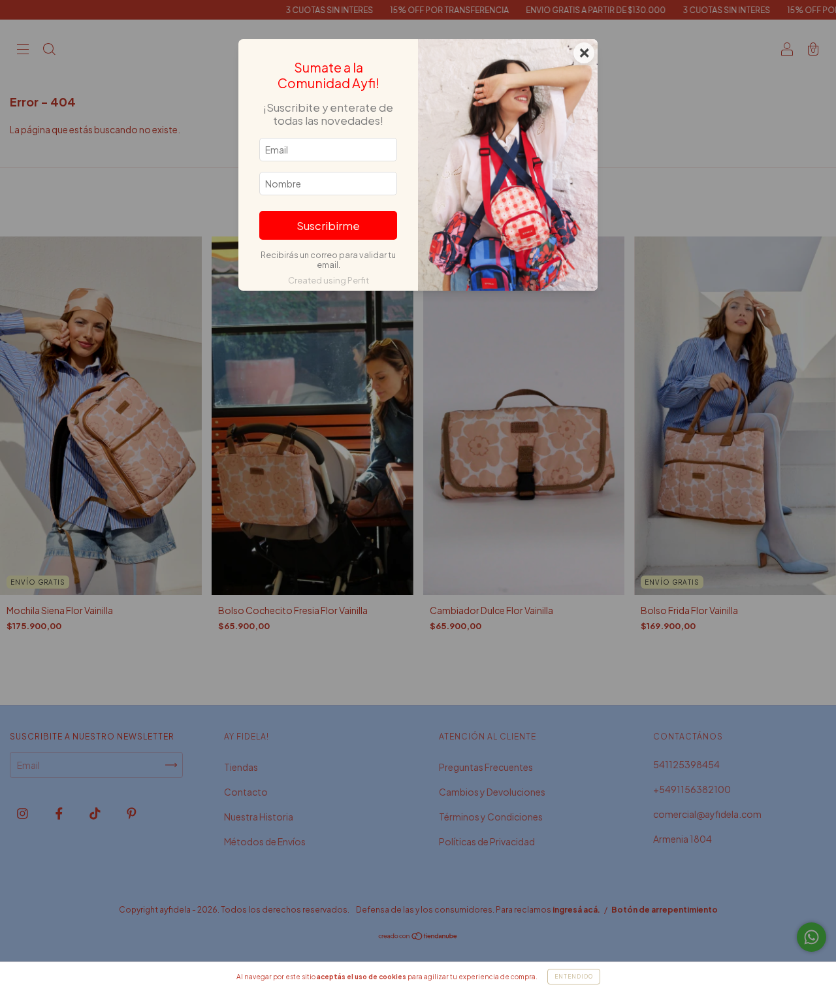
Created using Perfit (328, 280)
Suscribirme (328, 226)
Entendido (574, 976)
